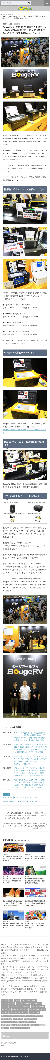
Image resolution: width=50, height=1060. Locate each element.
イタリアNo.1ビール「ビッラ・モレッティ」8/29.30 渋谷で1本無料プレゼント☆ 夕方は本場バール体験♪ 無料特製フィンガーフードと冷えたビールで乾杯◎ (30, 760)
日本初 (25, 1025)
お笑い (34, 1000)
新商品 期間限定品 (10, 801)
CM (6, 1000)
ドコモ (43, 1009)
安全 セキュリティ (7, 1022)
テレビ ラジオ (6, 1009)
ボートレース (6, 1016)
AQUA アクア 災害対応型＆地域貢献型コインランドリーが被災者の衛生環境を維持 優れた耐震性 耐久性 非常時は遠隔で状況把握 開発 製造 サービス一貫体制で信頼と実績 (30, 736)
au (2, 1000)
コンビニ (4, 1006)
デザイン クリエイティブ (20, 1009)
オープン (19, 1003)
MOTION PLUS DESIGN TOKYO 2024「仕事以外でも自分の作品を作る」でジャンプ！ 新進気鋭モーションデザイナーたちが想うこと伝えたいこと (26, 815)
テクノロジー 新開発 (37, 1006)
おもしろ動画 (26, 1000)
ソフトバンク (25, 1006)
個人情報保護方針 (8, 1042)
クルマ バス (8, 798)
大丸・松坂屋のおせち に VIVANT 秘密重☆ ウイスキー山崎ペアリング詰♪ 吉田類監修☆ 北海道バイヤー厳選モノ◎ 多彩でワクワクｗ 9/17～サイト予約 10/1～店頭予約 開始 (30, 783)
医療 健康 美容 (18, 1019)
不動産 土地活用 (7, 1019)
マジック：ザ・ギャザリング (21, 1016)
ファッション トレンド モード (18, 1013)
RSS (2, 1045)
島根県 (17, 1022)
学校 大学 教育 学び (30, 1019)
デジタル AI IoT (20, 798)
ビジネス (4, 1013)
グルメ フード (37, 1003)
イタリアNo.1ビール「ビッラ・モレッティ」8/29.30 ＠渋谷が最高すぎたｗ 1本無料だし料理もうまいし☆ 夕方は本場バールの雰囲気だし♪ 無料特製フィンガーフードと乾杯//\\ (30, 748)
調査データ (5, 1028)
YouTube (17, 1000)
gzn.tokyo (14, 1056)
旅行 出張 (22, 801)
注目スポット (33, 801)
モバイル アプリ (33, 798)
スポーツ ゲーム (14, 1006)
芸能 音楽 (42, 1025)
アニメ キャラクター (8, 1003)
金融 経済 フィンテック (18, 1028)
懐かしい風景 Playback (28, 1022)
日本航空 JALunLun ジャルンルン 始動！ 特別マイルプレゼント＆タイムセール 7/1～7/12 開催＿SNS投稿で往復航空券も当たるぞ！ (24, 826)
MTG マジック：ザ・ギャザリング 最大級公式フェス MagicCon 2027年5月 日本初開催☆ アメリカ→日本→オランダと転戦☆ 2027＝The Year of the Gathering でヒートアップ (30, 772)
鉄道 (28, 1028)
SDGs (11, 1000)
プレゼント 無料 (35, 1013)
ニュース (7, 727)
